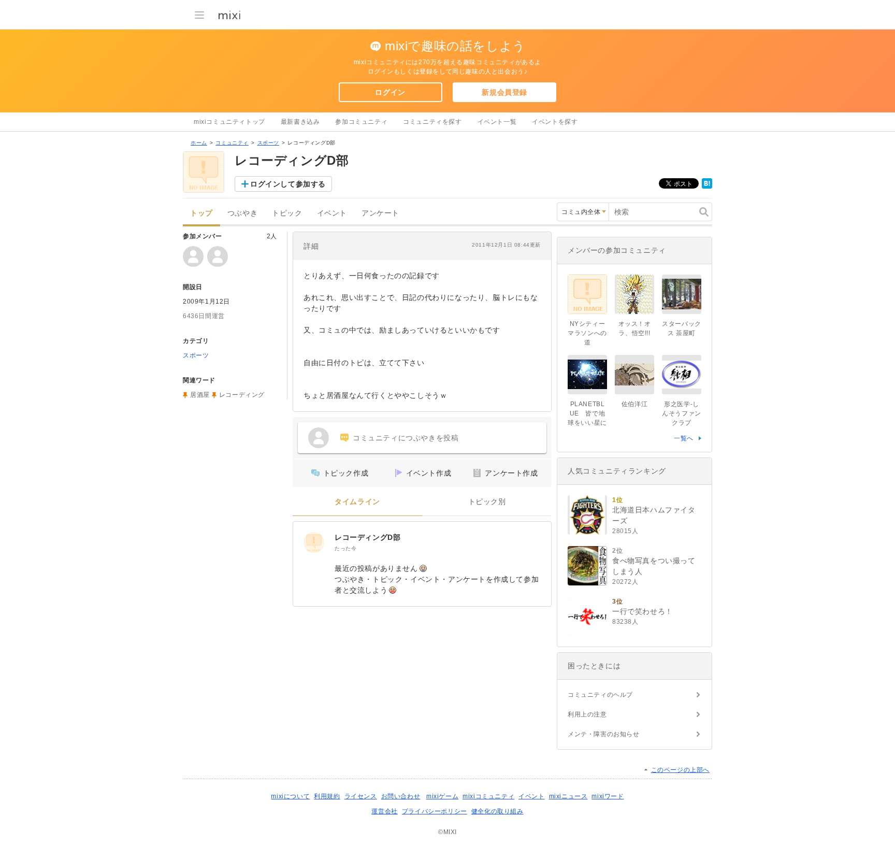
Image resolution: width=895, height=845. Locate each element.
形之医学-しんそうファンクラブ (681, 413)
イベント (332, 213)
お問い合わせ (401, 796)
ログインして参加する (288, 184)
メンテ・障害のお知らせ (604, 734)
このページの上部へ (680, 770)
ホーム (199, 143)
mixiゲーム (442, 796)
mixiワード (607, 796)
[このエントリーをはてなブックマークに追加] (707, 186)
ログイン (390, 92)
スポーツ (268, 143)
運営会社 (384, 811)
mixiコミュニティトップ (229, 121)
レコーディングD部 (367, 537)
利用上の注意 (587, 714)
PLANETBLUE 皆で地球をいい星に (587, 413)
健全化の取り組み (497, 811)
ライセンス (360, 796)
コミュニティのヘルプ (600, 694)
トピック (287, 213)
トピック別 (487, 502)
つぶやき (242, 213)
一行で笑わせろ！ (642, 611)
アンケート (380, 213)
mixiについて (290, 796)
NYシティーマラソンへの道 (587, 333)
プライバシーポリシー (434, 811)
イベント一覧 (497, 121)
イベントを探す (555, 121)
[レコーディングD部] (314, 542)
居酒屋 (200, 394)
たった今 (345, 548)
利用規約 (327, 796)
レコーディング (242, 394)
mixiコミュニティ (488, 796)
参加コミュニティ (361, 121)
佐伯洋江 (634, 404)
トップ (201, 213)
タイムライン (357, 502)
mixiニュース (568, 796)
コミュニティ (232, 143)
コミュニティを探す (432, 121)
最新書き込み (300, 121)
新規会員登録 (504, 92)
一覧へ (684, 438)
